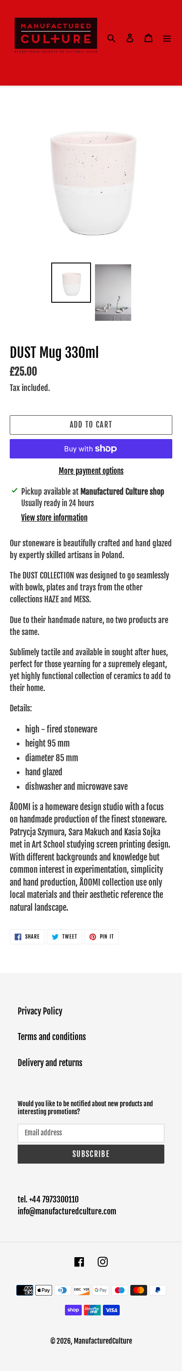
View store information (54, 517)
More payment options (91, 471)
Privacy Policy (40, 1011)
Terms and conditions (52, 1037)
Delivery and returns (50, 1063)
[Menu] (167, 38)
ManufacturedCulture (103, 1341)
